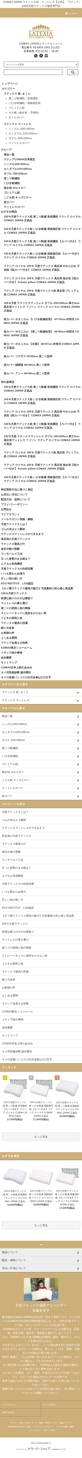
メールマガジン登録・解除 (17, 519)
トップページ (10, 83)
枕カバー (9, 202)
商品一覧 (9, 154)
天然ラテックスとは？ (14, 524)
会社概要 (6, 657)
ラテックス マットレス (17, 123)
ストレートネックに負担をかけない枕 (23, 613)
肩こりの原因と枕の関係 (15, 608)
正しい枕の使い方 (11, 578)
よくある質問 (9, 637)
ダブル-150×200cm (20, 138)
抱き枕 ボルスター (15, 187)
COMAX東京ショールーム (16, 647)
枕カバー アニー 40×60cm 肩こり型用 (27, 373)
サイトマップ (9, 662)
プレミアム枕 (17, 107)
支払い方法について (27, 1423)
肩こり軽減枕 (12, 178)
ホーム (13, 1423)
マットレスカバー (19, 142)
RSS (46, 1430)
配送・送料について (48, 1423)
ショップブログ (34, 1430)
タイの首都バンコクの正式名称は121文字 (26, 677)
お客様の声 (7, 632)
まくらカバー (17, 117)
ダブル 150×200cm (15, 173)
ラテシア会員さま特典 (14, 642)
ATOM (52, 1430)
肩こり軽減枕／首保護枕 (23, 98)
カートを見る (49, 1404)
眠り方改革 (7, 627)
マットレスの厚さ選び (14, 603)
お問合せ (6, 509)
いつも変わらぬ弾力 (13, 573)
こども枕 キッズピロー (17, 197)
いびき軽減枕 (12, 183)
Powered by (21, 1449)
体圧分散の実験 (10, 548)
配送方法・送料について (15, 499)
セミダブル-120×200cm (23, 133)
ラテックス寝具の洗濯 (14, 622)
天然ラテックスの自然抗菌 (17, 568)
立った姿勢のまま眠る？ (15, 558)
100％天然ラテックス (14, 593)
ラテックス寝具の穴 (13, 543)
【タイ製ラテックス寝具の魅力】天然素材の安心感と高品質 (37, 588)
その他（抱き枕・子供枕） (25, 112)
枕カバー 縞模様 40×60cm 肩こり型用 (27, 364)
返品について (65, 1423)
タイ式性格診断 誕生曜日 (16, 672)
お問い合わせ (8, 1412)
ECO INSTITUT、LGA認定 (17, 583)
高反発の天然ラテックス (15, 538)
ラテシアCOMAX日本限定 (19, 159)
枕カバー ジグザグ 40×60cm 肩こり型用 (28, 356)
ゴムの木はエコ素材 (13, 529)
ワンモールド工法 (11, 553)
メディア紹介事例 (11, 652)
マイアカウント (10, 514)
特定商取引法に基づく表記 (17, 489)
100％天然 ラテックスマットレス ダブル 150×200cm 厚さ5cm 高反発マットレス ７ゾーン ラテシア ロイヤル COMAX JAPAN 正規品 (42, 306)
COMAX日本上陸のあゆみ (16, 667)
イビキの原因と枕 (11, 618)
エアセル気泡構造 (11, 563)
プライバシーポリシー (14, 504)
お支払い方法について (14, 494)
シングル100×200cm (16, 164)
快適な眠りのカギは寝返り (17, 598)
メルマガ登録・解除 (64, 1426)
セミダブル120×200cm (18, 168)
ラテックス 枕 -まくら (17, 93)
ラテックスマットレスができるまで (22, 533)
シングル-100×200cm (22, 128)
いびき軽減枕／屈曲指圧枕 (25, 103)
